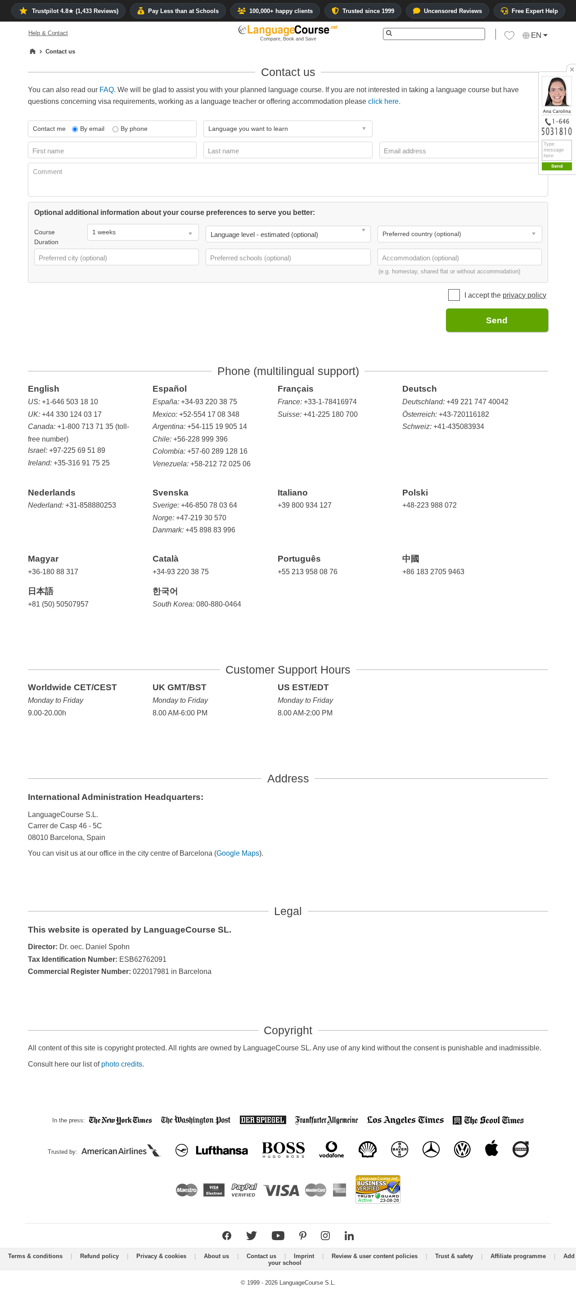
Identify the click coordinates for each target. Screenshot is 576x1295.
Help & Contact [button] (48, 33)
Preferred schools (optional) (251, 258)
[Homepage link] (33, 52)
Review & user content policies (375, 1256)
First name (49, 151)
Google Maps (237, 853)
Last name (224, 151)
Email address (406, 151)
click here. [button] (384, 101)
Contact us (261, 1256)
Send (497, 320)
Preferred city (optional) (74, 258)
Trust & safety (454, 1256)
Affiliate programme (518, 1256)
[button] (509, 37)
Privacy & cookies (161, 1256)
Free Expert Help (535, 11)
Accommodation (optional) (421, 258)
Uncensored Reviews (453, 11)
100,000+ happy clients (281, 11)
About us (216, 1256)
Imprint (304, 1256)
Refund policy (99, 1256)
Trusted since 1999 (368, 11)
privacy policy (524, 295)
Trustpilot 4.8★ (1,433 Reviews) (75, 11)
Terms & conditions (35, 1256)
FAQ (106, 90)
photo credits (121, 1064)
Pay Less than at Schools (183, 11)
